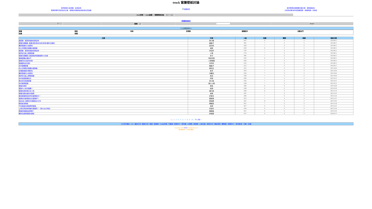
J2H (132, 124)
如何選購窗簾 (23, 66)
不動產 (170, 124)
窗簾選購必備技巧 (25, 58)
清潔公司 (210, 124)
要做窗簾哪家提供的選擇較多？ (29, 96)
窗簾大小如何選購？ (26, 88)
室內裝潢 (239, 124)
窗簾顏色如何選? (24, 63)
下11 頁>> (198, 119)
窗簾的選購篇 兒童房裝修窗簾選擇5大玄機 (33, 56)
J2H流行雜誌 (125, 124)
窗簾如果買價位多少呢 (26, 91)
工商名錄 (202, 124)
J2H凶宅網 (163, 124)
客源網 (195, 124)
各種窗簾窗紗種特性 (26, 71)
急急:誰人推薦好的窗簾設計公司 (30, 101)
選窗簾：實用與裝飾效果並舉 (29, 41)
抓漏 (249, 124)
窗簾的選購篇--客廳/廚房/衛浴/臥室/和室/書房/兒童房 (37, 43)
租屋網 (156, 124)
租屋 (151, 124)
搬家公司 (138, 124)
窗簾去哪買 (23, 86)
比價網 (190, 124)
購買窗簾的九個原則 (26, 46)
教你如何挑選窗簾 (25, 81)
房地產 (184, 124)
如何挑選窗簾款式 (25, 78)
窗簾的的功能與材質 (26, 61)
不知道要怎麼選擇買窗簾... (28, 106)
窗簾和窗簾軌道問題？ (26, 111)
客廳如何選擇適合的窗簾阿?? (29, 98)
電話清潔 (217, 124)
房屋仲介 (177, 124)
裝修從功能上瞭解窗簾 (26, 53)
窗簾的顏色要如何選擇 (26, 93)
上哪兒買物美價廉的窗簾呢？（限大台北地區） (35, 108)
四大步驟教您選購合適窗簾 (28, 48)
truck (185, 127)
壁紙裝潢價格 (23, 103)
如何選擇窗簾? (24, 83)
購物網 (224, 124)
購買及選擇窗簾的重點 (26, 113)
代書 (245, 124)
